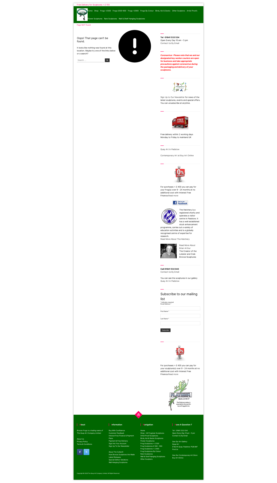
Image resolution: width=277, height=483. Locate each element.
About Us (80, 439)
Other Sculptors (178, 11)
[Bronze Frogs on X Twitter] (86, 452)
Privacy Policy (82, 442)
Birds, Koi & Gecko (162, 11)
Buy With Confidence (117, 430)
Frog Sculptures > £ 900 (149, 449)
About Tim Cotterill (116, 452)
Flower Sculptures (95, 19)
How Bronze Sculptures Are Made (122, 455)
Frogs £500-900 (119, 11)
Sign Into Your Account (117, 443)
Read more (173, 195)
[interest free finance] (180, 174)
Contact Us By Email (169, 43)
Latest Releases (115, 457)
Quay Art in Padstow (169, 149)
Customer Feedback (116, 433)
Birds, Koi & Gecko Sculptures (151, 438)
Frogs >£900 (133, 11)
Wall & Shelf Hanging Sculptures (132, 19)
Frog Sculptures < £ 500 (149, 443)
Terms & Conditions (84, 444)
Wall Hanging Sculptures (118, 462)
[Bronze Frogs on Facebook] (80, 452)
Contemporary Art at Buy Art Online (177, 155)
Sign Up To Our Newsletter (119, 446)
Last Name (164, 319)
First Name (164, 311)
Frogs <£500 (105, 11)
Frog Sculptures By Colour (150, 451)
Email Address (165, 304)
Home (90, 11)
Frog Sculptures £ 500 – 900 (151, 446)
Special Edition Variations (118, 460)
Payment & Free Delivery (118, 441)
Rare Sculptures (110, 19)
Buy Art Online (177, 458)
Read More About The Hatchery (175, 239)
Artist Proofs (192, 11)
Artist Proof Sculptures (149, 436)
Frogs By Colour (147, 11)
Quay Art (175, 444)
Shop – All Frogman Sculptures (152, 433)
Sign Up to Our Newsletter (172, 97)
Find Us (175, 449)
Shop (96, 11)
